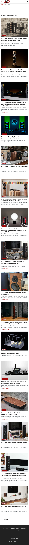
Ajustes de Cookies (22, 530)
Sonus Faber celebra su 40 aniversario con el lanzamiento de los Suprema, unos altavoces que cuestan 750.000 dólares (13, 230)
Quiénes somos (6, 528)
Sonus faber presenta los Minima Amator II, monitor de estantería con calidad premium (14, 507)
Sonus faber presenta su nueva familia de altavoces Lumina (14, 443)
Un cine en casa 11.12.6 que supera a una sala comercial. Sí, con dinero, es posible (13, 352)
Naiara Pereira (6, 329)
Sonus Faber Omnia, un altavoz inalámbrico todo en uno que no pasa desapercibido (14, 413)
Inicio (2, 4)
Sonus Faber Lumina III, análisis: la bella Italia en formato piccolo (13, 293)
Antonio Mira (5, 47)
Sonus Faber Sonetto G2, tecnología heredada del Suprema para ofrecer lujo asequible (14, 199)
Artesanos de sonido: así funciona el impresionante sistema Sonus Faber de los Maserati (14, 382)
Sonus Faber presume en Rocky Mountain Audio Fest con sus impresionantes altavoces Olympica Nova (13, 475)
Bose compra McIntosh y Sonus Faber (11, 137)
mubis (22, 534)
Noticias (4, 134)
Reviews (4, 289)
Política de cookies (12, 530)
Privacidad (5, 530)
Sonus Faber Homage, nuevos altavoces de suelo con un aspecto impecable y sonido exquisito (14, 323)
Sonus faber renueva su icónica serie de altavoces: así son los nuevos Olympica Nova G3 (14, 39)
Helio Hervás (5, 268)
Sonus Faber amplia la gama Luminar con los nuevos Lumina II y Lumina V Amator (12, 262)
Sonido (4, 35)
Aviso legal (23, 528)
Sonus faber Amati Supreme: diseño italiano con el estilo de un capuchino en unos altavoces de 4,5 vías (14, 71)
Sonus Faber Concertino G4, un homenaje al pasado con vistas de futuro (14, 167)
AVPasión (16, 538)
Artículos (4, 378)
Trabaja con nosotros (15, 528)
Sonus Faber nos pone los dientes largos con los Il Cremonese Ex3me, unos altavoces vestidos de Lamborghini (14, 104)
